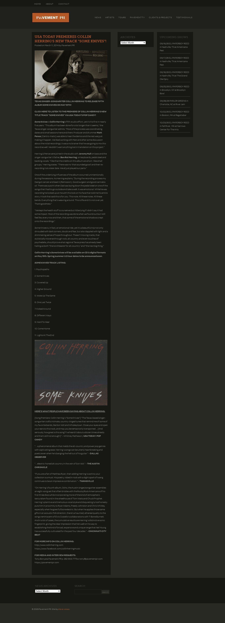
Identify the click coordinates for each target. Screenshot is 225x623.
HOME (37, 3)
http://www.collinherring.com (49, 545)
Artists (109, 17)
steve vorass (64, 609)
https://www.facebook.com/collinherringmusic (57, 548)
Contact (64, 3)
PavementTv (137, 17)
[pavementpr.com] (51, 22)
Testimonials (184, 17)
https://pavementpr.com (47, 562)
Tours (122, 17)
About (50, 3)
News (98, 17)
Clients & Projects (160, 17)
